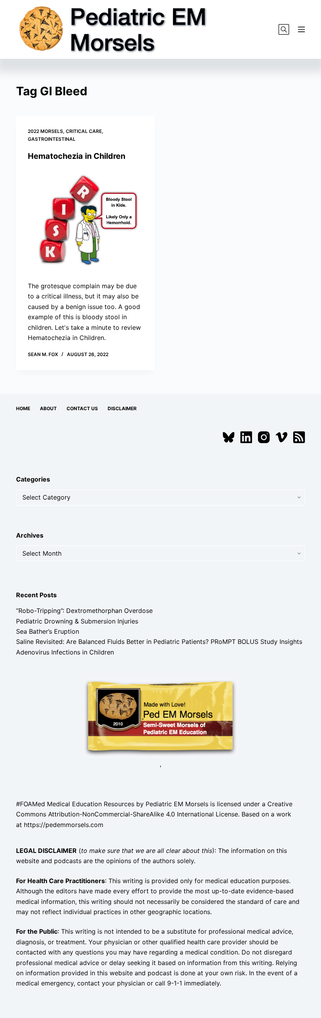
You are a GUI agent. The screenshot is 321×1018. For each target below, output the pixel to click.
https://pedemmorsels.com (63, 825)
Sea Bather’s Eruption (47, 631)
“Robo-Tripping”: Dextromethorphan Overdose (84, 610)
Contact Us (82, 408)
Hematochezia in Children (76, 156)
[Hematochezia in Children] (85, 221)
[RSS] (299, 437)
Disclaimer (122, 408)
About (48, 408)
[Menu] (301, 29)
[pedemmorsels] (160, 717)
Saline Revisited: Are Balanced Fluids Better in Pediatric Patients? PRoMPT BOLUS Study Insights (159, 641)
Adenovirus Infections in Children (65, 652)
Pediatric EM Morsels (177, 804)
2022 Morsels (45, 131)
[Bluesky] (228, 437)
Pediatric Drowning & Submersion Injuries (77, 621)
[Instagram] (264, 437)
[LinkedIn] (246, 437)
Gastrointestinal (52, 139)
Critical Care (84, 131)
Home (23, 408)
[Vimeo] (281, 437)
